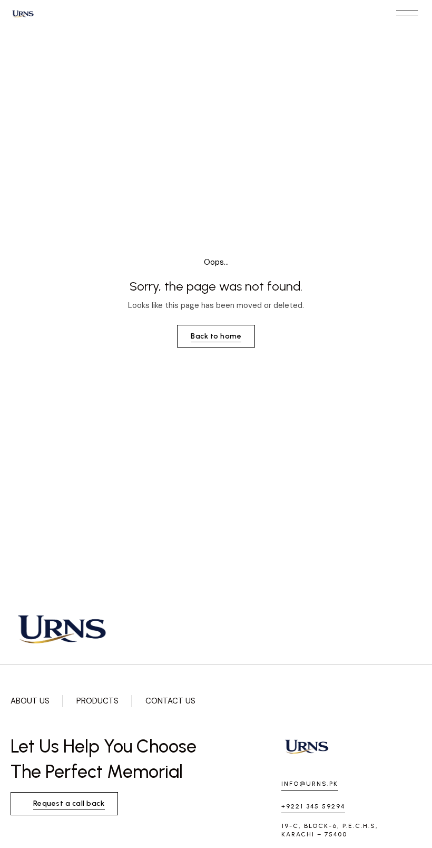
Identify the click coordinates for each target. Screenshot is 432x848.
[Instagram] (299, 700)
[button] (406, 13)
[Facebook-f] (328, 700)
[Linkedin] (387, 700)
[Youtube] (358, 700)
